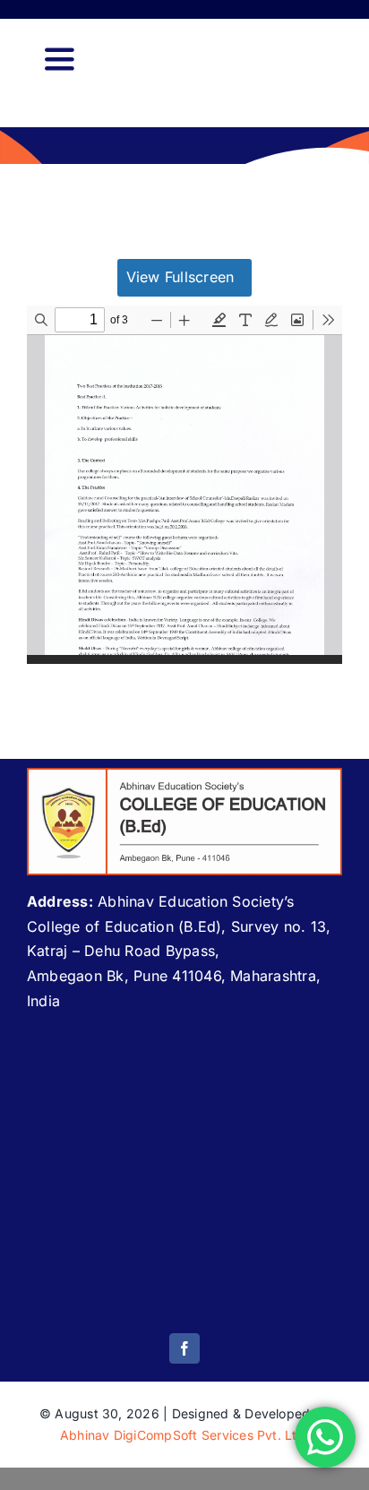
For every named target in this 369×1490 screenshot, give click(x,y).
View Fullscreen (180, 277)
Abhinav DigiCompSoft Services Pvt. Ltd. (184, 1435)
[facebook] (184, 1348)
